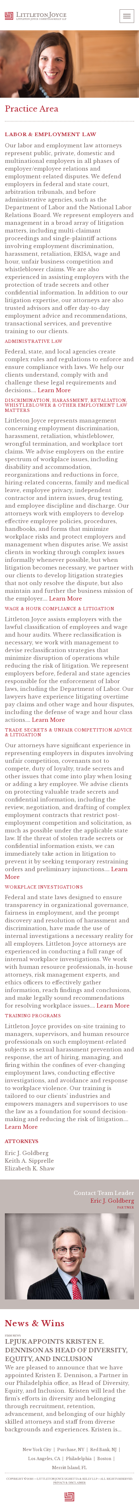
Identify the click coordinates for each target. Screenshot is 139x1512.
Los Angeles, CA (44, 1458)
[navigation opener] (127, 16)
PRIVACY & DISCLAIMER (69, 1482)
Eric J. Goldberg (26, 1153)
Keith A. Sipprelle (29, 1161)
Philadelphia (78, 1458)
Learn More (54, 390)
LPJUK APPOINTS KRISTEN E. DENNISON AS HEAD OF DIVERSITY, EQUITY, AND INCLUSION (66, 1350)
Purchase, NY (70, 1449)
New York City (37, 1449)
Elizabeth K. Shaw (30, 1168)
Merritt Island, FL (69, 1467)
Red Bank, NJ (103, 1449)
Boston (104, 1458)
